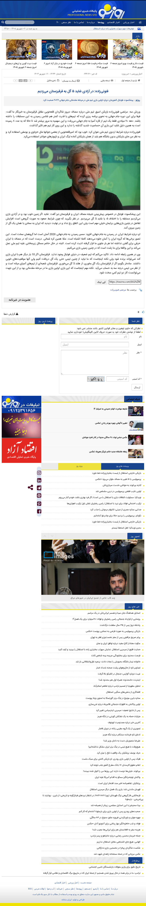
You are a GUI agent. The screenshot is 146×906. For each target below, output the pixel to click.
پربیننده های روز (122, 466)
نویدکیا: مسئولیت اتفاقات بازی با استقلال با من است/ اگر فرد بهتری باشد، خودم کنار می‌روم (100, 497)
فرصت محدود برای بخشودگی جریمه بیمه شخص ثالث (115, 656)
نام (140, 336)
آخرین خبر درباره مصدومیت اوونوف (124, 722)
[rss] (57, 22)
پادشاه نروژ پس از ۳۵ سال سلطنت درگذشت (120, 625)
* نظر (139, 352)
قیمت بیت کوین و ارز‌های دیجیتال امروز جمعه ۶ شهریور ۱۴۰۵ (20, 65)
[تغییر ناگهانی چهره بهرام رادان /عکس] (135, 425)
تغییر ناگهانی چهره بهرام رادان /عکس (111, 423)
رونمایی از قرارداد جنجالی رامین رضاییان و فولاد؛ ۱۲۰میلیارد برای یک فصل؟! (106, 619)
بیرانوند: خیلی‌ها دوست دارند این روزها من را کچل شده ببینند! (111, 771)
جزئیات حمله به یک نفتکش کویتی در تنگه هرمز (119, 716)
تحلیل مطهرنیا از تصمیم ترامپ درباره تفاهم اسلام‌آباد (116, 686)
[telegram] (39, 488)
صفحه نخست (85, 882)
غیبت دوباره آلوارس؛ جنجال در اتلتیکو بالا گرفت (119, 674)
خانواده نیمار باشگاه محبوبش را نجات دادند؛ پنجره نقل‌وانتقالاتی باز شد (108, 662)
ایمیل (139, 344)
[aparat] (39, 495)
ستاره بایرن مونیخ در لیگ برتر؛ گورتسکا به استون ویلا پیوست (113, 698)
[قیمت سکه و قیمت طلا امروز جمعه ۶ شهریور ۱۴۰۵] (91, 50)
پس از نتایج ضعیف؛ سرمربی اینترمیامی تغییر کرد (118, 710)
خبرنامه (60, 888)
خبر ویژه (125, 74)
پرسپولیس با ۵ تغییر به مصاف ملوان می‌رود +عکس (118, 479)
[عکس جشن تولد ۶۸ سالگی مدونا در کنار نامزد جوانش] (135, 440)
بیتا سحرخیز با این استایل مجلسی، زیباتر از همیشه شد (115, 805)
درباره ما (91, 22)
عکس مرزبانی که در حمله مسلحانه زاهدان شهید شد (117, 854)
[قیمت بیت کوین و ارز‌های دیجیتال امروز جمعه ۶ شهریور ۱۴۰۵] (19, 50)
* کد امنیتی (137, 379)
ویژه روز (79, 466)
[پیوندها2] (21, 425)
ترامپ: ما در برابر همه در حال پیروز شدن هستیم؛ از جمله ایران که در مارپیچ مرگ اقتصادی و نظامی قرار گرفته (91, 873)
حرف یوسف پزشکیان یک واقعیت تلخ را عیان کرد (118, 753)
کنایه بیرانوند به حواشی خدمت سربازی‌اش (122, 485)
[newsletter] (20, 300)
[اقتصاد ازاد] (21, 450)
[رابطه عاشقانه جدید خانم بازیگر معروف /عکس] (135, 454)
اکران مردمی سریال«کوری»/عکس (93, 597)
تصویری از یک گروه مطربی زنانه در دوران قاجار (119, 729)
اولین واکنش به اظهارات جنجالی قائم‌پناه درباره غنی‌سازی (114, 704)
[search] (3, 22)
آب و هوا (50, 888)
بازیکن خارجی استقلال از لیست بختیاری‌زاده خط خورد (116, 473)
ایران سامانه (67, 899)
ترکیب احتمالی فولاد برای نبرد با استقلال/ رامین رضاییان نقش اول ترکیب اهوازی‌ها (104, 503)
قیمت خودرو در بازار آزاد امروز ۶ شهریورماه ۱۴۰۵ (58, 65)
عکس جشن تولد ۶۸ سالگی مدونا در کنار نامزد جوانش (104, 437)
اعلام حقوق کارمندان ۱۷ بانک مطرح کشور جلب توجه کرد (115, 765)
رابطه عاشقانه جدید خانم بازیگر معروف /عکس (108, 452)
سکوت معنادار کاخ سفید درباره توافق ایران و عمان (118, 643)
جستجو (88, 888)
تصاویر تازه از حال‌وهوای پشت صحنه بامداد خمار (118, 668)
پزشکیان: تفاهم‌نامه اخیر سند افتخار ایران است (119, 783)
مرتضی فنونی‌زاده (118, 290)
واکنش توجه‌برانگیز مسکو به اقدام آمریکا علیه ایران (117, 777)
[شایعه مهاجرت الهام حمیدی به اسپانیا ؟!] (135, 411)
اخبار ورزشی (136, 74)
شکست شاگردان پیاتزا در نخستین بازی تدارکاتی (118, 848)
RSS (30, 888)
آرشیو (95, 888)
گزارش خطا (10, 314)
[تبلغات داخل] (21, 404)
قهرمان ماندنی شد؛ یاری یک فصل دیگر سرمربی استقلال (115, 789)
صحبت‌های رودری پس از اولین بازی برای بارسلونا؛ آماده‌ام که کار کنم (109, 811)
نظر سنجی (66, 22)
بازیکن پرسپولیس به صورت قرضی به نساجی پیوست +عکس (113, 631)
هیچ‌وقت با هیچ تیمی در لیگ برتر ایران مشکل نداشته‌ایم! (114, 747)
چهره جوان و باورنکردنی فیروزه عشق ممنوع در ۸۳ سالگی (115, 818)
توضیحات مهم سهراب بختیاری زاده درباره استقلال (113, 28)
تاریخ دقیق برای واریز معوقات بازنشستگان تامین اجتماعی (114, 867)
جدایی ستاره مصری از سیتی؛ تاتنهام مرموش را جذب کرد (115, 510)
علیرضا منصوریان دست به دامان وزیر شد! (121, 741)
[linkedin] (39, 481)
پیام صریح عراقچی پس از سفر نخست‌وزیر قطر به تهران (115, 637)
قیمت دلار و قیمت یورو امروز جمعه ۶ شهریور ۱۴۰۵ (126, 65)
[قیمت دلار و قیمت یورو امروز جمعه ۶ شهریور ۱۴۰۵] (127, 50)
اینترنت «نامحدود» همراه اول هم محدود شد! (119, 680)
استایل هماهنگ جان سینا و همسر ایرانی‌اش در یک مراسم (114, 613)
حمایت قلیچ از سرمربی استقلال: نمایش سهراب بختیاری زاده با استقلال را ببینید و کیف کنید (99, 649)
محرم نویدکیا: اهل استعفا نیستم (126, 528)
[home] (139, 22)
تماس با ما (79, 22)
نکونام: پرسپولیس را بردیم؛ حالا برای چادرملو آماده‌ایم (117, 516)
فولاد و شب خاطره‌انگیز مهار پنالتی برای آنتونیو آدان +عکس (113, 824)
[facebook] (39, 512)
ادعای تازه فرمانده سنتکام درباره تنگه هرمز (121, 735)
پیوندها (101, 22)
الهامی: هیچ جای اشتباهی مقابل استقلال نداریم (118, 842)
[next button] (44, 536)
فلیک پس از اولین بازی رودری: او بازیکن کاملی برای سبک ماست (111, 759)
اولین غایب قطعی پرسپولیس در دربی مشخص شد (118, 491)
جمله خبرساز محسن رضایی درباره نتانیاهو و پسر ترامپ (115, 836)
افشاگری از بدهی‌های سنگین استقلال (123, 692)
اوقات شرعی (39, 888)
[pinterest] (39, 504)
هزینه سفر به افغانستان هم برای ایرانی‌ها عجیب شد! (116, 830)
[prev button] (52, 536)
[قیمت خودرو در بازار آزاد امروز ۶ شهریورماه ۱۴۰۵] (55, 50)
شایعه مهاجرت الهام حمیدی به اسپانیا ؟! (110, 409)
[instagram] (39, 473)
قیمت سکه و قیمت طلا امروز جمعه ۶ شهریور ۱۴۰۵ (91, 65)
